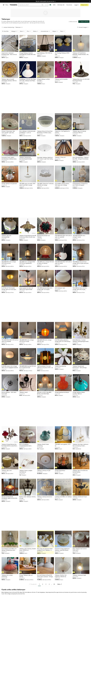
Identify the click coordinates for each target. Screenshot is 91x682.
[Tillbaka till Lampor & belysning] (2, 27)
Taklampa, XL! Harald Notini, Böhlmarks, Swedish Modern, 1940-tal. (81, 53)
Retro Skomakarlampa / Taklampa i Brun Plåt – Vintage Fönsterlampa (81, 158)
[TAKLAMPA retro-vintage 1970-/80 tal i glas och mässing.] (45, 252)
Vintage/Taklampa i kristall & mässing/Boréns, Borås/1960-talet (27, 53)
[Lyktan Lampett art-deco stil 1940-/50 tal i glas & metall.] (27, 278)
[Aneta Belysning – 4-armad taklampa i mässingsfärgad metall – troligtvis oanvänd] (81, 330)
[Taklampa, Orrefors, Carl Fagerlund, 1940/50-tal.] (63, 565)
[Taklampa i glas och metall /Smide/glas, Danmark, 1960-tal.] (10, 69)
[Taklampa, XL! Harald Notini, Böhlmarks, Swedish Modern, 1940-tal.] (81, 43)
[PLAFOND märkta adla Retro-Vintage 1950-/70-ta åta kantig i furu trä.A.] (63, 330)
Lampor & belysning (8, 27)
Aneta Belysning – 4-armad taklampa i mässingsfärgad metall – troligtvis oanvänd (81, 340)
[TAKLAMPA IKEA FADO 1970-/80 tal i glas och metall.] (63, 252)
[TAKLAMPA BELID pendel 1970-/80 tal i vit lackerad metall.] (27, 356)
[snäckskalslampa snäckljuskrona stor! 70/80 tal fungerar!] (81, 174)
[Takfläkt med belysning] (63, 356)
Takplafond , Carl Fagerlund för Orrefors (62, 132)
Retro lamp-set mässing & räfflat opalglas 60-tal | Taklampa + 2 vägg (45, 549)
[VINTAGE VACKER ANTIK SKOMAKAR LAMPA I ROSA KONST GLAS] (10, 487)
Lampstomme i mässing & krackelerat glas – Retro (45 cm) (9, 53)
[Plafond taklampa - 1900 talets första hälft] (10, 382)
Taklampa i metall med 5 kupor (80, 496)
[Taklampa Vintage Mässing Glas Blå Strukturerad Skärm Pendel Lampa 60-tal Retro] (27, 226)
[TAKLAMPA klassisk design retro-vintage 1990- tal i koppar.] (45, 278)
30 (54, 584)
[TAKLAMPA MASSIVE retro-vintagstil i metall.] (81, 226)
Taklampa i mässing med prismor (44, 496)
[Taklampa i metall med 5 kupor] (81, 487)
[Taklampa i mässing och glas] (45, 461)
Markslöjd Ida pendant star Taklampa (43, 236)
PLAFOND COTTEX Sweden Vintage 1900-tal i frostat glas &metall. (9, 288)
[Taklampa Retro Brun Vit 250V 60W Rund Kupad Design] (81, 69)
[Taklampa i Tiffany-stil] (63, 147)
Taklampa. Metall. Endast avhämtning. (43, 445)
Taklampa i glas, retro (7, 470)
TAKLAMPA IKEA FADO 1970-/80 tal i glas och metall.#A (63, 236)
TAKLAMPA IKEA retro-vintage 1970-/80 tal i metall (26, 340)
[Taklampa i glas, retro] (10, 461)
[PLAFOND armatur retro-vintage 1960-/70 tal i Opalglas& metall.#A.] (10, 356)
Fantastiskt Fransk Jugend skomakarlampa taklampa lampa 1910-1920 (9, 158)
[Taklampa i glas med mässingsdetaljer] (10, 226)
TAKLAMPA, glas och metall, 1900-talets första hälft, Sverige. (27, 184)
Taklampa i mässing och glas (43, 470)
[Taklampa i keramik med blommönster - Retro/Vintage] (81, 356)
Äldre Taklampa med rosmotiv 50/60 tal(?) (80, 549)
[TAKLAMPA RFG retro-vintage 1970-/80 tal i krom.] (10, 252)
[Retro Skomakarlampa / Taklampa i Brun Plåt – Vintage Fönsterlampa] (81, 147)
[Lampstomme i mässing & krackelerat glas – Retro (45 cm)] (10, 43)
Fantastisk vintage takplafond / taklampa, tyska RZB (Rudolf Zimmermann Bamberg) (62, 549)
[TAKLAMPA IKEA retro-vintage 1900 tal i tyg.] (45, 330)
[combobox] (31, 5)
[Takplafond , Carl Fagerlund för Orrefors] (63, 121)
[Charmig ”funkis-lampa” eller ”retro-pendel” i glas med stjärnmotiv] (10, 121)
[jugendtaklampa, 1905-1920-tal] (45, 43)
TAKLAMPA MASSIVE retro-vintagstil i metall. (79, 236)
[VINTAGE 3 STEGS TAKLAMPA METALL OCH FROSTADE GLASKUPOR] (45, 382)
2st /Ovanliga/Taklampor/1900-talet (62, 53)
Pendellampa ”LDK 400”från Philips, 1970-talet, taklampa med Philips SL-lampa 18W (27, 80)
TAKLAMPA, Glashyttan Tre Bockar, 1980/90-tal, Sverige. (45, 184)
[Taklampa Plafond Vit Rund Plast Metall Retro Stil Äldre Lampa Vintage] (45, 121)
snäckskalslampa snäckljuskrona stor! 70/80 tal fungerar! (80, 184)
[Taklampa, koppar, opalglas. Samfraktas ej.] (27, 461)
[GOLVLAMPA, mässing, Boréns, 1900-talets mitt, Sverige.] (63, 174)
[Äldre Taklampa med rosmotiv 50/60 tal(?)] (81, 539)
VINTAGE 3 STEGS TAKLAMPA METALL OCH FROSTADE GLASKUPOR (44, 393)
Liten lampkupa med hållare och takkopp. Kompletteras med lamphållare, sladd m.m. (9, 549)
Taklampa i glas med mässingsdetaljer (6, 236)
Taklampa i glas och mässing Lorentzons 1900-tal (79, 132)
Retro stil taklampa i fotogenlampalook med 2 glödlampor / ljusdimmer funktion (27, 445)
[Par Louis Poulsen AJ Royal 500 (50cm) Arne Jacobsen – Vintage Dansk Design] (45, 565)
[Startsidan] (13, 5)
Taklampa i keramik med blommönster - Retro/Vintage (80, 367)
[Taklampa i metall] (27, 382)
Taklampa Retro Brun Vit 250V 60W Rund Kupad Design (81, 80)
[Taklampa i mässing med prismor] (45, 487)
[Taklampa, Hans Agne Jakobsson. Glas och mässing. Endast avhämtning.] (81, 434)
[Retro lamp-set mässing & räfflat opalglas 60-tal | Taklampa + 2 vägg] (45, 539)
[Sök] (42, 5)
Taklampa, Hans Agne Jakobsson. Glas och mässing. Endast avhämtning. (81, 445)
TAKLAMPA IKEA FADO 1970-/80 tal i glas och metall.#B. (10, 340)
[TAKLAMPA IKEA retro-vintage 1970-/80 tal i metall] (27, 330)
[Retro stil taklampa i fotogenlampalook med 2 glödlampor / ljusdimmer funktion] (27, 434)
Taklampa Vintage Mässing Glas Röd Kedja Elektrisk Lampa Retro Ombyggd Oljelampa (9, 445)
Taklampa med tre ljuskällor (61, 79)
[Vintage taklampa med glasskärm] (10, 174)
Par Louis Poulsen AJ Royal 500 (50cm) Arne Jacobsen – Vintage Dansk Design (45, 576)
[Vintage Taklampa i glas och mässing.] (27, 565)
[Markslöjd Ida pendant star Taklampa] (45, 226)
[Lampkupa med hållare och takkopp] (63, 487)
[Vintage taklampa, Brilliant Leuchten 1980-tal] (81, 382)
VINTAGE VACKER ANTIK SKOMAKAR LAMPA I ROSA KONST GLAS (10, 497)
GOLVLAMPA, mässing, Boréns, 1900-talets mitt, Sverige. (62, 184)
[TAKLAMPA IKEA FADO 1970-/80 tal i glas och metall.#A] (63, 226)
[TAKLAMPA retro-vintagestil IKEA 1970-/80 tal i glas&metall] (27, 252)
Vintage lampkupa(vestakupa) (62, 392)
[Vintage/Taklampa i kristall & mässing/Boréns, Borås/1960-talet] (27, 43)
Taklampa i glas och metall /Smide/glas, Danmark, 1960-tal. (9, 80)
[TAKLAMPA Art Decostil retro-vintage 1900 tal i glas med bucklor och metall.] (81, 252)
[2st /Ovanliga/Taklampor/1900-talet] (63, 43)
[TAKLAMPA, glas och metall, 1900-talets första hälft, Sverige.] (27, 174)
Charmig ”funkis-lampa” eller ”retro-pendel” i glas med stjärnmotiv (8, 132)
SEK (54, 4)
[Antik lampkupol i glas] (63, 278)
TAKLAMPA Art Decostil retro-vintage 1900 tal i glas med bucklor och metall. (81, 262)
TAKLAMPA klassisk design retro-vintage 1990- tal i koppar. (45, 288)
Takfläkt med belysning (60, 366)
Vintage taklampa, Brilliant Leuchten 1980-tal (79, 393)
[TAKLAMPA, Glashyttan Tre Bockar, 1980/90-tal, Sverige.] (45, 174)
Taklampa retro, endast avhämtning (7, 576)
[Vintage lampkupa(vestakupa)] (63, 382)
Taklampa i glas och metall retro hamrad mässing (80, 471)
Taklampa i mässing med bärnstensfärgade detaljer (25, 158)
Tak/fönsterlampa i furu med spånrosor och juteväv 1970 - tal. (45, 367)
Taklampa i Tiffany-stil (60, 157)
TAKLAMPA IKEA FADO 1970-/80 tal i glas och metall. (63, 262)
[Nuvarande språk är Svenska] (50, 5)
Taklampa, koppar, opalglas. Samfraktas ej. (25, 471)
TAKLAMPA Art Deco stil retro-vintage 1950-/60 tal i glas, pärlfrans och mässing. (80, 288)
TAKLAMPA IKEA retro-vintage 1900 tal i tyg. (44, 340)
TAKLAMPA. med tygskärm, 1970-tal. (63, 445)
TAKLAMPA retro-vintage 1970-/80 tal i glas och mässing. (45, 262)
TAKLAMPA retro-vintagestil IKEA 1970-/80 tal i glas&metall (27, 262)
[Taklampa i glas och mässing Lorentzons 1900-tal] (81, 121)
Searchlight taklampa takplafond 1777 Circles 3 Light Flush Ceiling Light (45, 158)
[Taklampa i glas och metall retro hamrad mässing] (81, 461)
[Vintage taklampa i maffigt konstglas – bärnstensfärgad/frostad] (45, 69)
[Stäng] (90, 1)
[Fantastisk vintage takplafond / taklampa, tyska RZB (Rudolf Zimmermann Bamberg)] (63, 539)
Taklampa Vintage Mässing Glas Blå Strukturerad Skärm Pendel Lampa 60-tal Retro (27, 236)
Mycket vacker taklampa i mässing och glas (27, 497)
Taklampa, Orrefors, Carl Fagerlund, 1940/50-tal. (60, 576)
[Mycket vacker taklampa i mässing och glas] (27, 487)
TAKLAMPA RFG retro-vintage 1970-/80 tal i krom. (9, 262)
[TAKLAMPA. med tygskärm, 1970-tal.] (63, 434)
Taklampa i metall (23, 392)
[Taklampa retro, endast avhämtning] (10, 565)
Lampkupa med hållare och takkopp (63, 496)
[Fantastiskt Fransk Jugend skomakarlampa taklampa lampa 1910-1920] (10, 147)
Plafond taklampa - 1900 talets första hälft (9, 393)
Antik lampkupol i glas (60, 288)
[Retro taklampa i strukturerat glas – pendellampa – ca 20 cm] (27, 121)
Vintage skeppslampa (60, 470)
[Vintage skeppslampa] (63, 461)
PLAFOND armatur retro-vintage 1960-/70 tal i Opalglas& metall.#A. (10, 367)
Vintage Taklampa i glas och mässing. (26, 576)
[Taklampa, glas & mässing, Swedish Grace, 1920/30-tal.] (27, 539)
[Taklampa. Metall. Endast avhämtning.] (45, 434)
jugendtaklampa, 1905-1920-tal (44, 53)
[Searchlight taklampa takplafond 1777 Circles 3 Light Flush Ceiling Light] (45, 147)
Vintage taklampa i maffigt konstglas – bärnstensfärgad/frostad (43, 80)
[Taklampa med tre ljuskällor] (63, 69)
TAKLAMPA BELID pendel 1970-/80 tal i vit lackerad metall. (27, 367)
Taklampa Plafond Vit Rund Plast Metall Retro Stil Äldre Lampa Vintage (44, 132)
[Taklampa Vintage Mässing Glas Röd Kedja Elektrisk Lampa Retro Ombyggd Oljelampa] (10, 434)
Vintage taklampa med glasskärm (9, 183)
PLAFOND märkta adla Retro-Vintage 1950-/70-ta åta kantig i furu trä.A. (62, 340)
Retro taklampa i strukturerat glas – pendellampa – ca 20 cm (27, 132)
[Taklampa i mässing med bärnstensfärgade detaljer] (27, 147)
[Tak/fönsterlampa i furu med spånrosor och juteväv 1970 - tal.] (45, 356)
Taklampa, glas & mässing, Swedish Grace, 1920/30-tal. (27, 549)
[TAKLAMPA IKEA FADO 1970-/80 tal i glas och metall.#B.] (10, 330)
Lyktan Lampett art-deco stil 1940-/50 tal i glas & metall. (26, 288)
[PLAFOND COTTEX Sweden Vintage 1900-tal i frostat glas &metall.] (10, 278)
